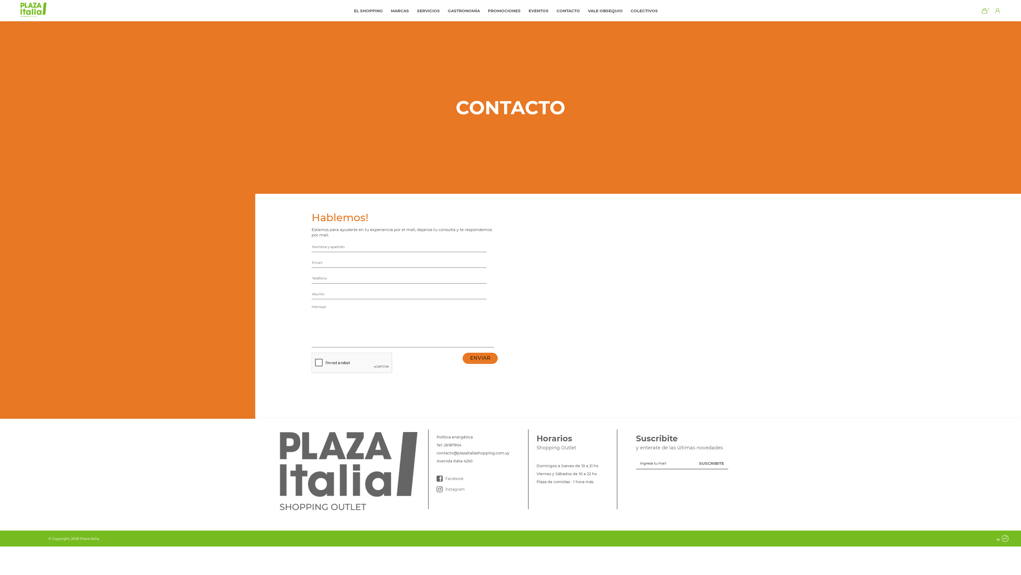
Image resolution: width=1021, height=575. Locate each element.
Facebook (454, 478)
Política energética (455, 437)
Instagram (455, 489)
